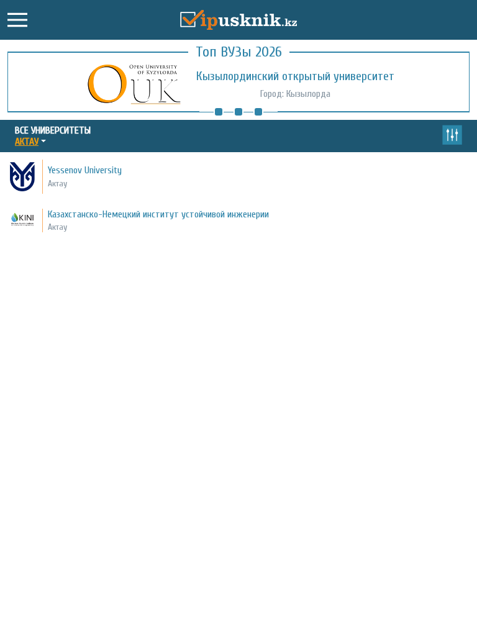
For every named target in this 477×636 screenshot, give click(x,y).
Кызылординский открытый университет (295, 76)
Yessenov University (85, 170)
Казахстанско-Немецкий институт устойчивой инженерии (158, 214)
